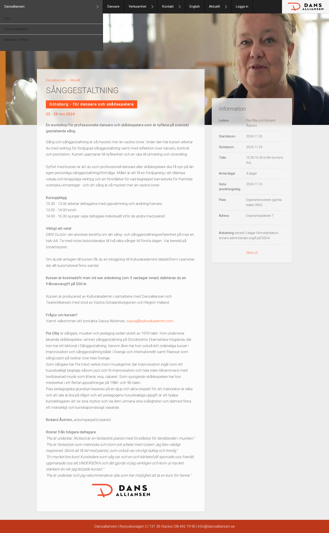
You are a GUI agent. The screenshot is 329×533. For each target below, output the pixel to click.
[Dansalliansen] (99, 6)
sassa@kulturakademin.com (149, 321)
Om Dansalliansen (16, 29)
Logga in (242, 6)
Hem (7, 18)
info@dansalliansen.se (216, 526)
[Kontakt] (181, 6)
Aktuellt (214, 6)
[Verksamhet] (154, 6)
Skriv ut (252, 253)
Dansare (113, 6)
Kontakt (168, 6)
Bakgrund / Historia (16, 39)
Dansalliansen (14, 6)
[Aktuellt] (227, 6)
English (195, 6)
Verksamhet (137, 6)
